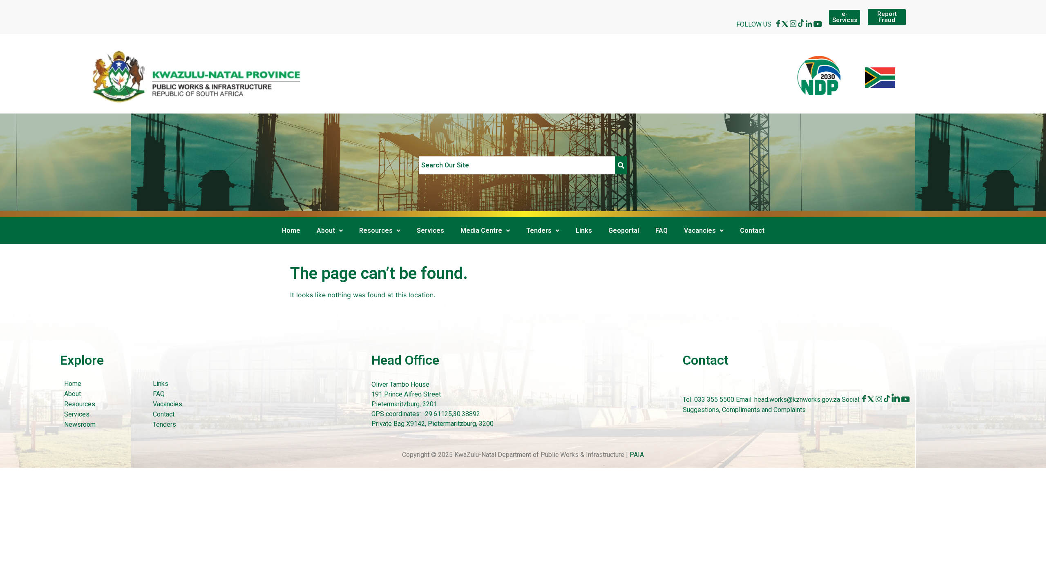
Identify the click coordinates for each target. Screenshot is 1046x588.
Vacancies (700, 230)
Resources (376, 230)
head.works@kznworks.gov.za (798, 400)
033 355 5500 (713, 400)
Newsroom (80, 424)
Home (291, 230)
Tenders (539, 230)
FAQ (661, 230)
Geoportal (623, 230)
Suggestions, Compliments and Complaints (744, 410)
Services (430, 230)
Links (584, 230)
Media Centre (481, 230)
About (326, 230)
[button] (329, 230)
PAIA (637, 455)
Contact (752, 230)
